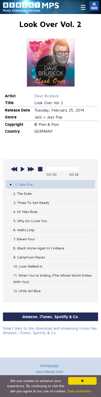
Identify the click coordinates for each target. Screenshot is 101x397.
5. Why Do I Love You (30, 221)
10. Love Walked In (27, 266)
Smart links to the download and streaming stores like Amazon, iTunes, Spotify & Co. (50, 330)
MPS (50, 5)
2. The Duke (22, 193)
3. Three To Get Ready (31, 202)
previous (14, 169)
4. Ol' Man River (25, 212)
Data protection (79, 391)
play (22, 169)
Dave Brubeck (46, 96)
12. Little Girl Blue (27, 291)
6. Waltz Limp (24, 230)
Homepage (49, 365)
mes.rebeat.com (49, 371)
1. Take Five (24, 184)
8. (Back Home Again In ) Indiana (38, 248)
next (30, 169)
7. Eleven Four (24, 239)
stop (40, 169)
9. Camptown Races (29, 257)
